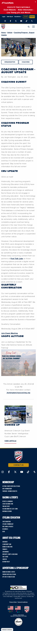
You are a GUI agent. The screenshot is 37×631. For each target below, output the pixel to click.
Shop (26, 16)
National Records (7, 511)
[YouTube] (21, 21)
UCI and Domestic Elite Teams (10, 509)
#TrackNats (8, 3)
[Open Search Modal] (28, 27)
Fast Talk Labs (17, 259)
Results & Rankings (7, 501)
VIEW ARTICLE (10, 441)
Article (9, 32)
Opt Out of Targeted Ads (8, 577)
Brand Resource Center (8, 572)
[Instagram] (5, 21)
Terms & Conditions (22, 602)
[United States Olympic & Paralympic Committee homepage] (18, 611)
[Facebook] (10, 21)
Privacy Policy (13, 602)
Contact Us (18, 465)
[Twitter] (16, 21)
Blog (3, 531)
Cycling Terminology (7, 524)
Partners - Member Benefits (9, 491)
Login (3, 16)
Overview (4, 542)
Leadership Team (6, 544)
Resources (5, 529)
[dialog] (7, 629)
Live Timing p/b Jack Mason (18, 13)
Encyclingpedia (6, 521)
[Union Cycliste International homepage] (18, 588)
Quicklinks (17, 16)
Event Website (10, 10)
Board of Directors (7, 547)
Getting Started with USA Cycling (11, 486)
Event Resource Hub (7, 504)
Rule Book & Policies (7, 526)
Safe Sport (10, 16)
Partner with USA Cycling (9, 574)
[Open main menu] (33, 26)
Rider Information (25, 10)
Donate (32, 16)
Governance (5, 552)
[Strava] (32, 21)
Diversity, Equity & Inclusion (9, 554)
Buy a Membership (7, 489)
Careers (4, 559)
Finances (4, 549)
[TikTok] (26, 21)
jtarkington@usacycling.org (18, 393)
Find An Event (6, 506)
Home (3, 32)
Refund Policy (6, 562)
